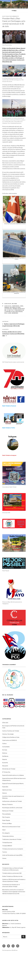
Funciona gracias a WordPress (9, 950)
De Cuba (14, 303)
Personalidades (6, 814)
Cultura (4, 743)
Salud (3, 830)
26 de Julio (8, 303)
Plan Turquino (6, 817)
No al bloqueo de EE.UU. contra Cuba (12, 807)
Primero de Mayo (7, 823)
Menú (14, 10)
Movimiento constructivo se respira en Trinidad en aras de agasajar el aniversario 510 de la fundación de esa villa (13, 891)
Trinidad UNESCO (7, 845)
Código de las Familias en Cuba (10, 737)
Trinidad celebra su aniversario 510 (11, 873)
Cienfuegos (15, 306)
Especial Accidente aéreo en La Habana (13, 775)
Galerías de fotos (7, 790)
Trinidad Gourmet (7, 842)
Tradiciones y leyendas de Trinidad (11, 839)
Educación (5, 766)
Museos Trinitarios (7, 804)
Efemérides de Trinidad (8, 769)
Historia (4, 793)
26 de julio (8, 306)
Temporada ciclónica (8, 836)
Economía (5, 762)
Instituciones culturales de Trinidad (12, 801)
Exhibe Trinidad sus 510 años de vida (12, 876)
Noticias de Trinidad (7, 811)
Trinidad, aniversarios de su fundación (12, 849)
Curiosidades (6, 746)
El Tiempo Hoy (6, 772)
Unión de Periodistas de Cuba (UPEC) (12, 855)
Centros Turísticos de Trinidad (10, 731)
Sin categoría (6, 833)
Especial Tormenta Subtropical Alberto (13, 783)
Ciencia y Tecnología (8, 734)
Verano (4, 858)
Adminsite (15, 16)
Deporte (4, 759)
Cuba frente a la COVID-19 (9, 740)
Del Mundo (5, 756)
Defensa (4, 753)
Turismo (4, 852)
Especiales (5, 786)
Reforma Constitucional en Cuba (11, 826)
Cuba (21, 306)
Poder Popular (6, 820)
